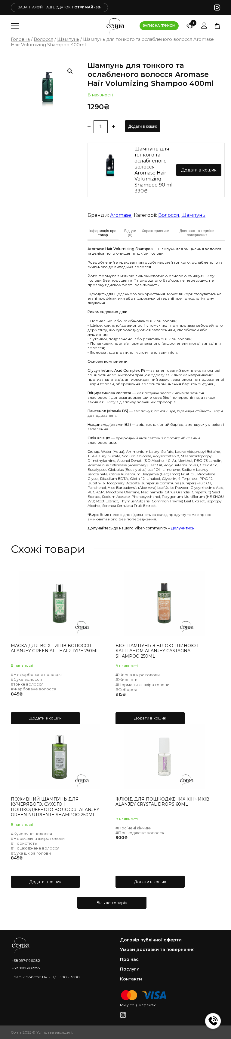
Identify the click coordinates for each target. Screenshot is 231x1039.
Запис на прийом (159, 25)
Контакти (131, 979)
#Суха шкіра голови (31, 853)
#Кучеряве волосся (31, 833)
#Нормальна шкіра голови (142, 684)
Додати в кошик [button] (45, 718)
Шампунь (68, 39)
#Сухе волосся (26, 679)
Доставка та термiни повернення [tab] (197, 233)
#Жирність (126, 679)
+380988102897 (26, 968)
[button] (70, 71)
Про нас (129, 959)
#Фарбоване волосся (33, 688)
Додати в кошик (142, 126)
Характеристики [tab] (155, 231)
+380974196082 (26, 960)
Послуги (130, 969)
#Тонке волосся (27, 684)
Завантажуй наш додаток (59, 7)
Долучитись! (183, 528)
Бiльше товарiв (112, 902)
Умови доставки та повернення (157, 949)
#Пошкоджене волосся (35, 848)
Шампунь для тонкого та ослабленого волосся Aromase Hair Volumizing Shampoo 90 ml (153, 167)
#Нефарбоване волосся (36, 674)
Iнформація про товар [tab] (102, 233)
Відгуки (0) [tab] (130, 233)
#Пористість (24, 843)
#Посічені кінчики (134, 827)
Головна (20, 39)
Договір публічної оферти (151, 940)
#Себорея (126, 689)
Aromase (121, 215)
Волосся (43, 39)
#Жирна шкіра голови (138, 674)
